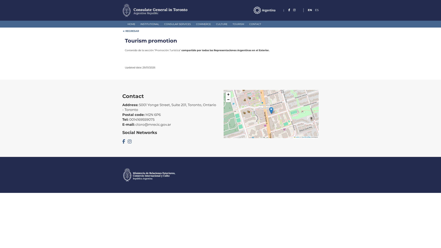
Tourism (238, 24)
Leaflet (297, 137)
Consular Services (177, 24)
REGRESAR (132, 31)
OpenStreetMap (306, 137)
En (310, 10)
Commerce (203, 24)
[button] (271, 110)
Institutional (149, 24)
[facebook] (289, 10)
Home (131, 24)
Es (317, 10)
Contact (255, 24)
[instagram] (294, 10)
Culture (221, 24)
